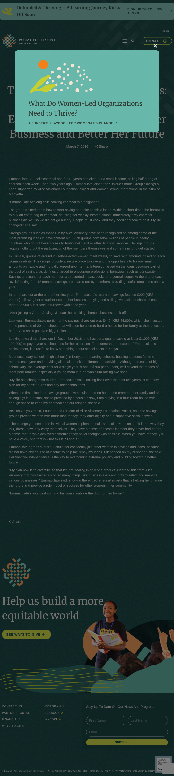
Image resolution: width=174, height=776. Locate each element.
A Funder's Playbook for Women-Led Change (70, 123)
